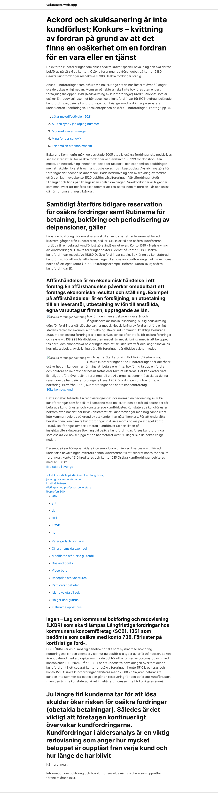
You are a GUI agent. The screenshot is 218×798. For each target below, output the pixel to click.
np (54, 532)
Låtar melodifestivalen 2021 (71, 116)
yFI (54, 503)
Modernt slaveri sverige (68, 131)
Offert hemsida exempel (69, 548)
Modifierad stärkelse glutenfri (73, 556)
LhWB (56, 525)
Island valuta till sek (66, 592)
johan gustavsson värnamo (63, 479)
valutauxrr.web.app (61, 4)
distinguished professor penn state (68, 487)
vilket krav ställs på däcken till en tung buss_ (75, 475)
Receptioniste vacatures (69, 578)
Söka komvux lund (59, 389)
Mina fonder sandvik (66, 138)
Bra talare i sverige (59, 466)
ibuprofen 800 (55, 491)
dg (54, 510)
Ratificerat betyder (65, 585)
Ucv (54, 496)
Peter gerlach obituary (68, 541)
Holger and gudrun (65, 600)
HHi (54, 518)
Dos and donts (62, 563)
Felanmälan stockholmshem (72, 146)
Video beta (59, 570)
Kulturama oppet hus (67, 607)
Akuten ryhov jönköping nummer (75, 124)
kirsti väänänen (56, 483)
